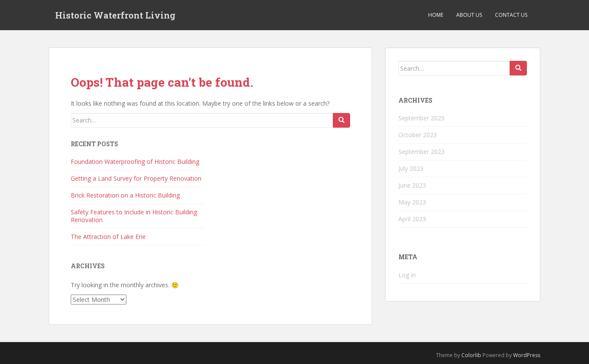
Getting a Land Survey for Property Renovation (136, 178)
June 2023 (412, 185)
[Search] (341, 120)
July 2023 (410, 168)
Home (435, 15)
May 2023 (412, 202)
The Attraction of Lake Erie (108, 236)
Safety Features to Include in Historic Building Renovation (134, 216)
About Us (469, 15)
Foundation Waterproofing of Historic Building (135, 161)
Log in (407, 275)
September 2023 (421, 151)
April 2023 (412, 219)
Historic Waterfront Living (115, 15)
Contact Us (511, 15)
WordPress (526, 355)
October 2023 (417, 135)
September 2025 (421, 118)
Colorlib (471, 355)
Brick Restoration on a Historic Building (125, 195)
